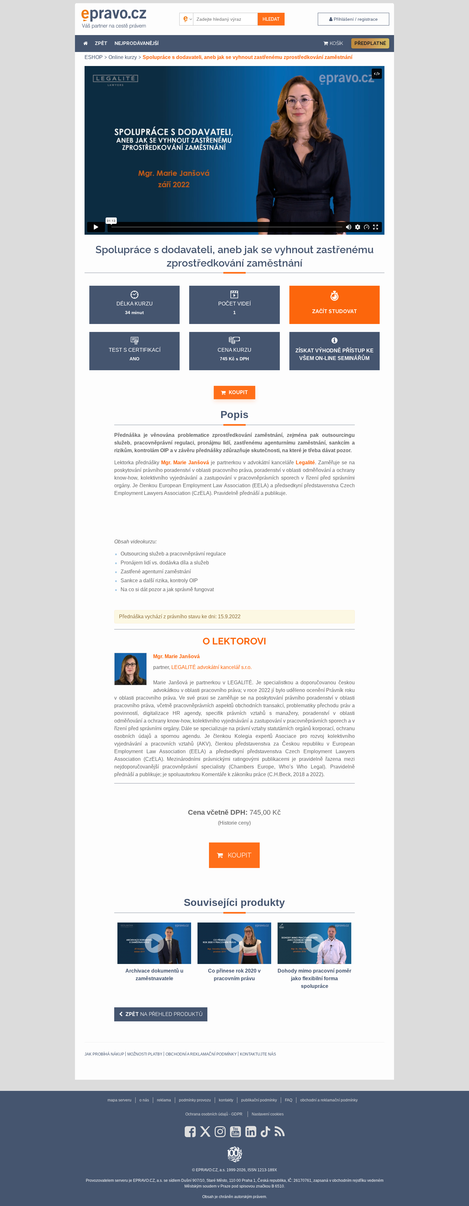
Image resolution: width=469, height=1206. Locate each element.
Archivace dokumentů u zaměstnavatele (154, 974)
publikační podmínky (259, 1100)
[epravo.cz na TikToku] (265, 1131)
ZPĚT (101, 43)
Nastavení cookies (268, 1114)
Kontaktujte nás (258, 1054)
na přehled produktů (164, 1014)
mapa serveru (119, 1100)
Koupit (238, 392)
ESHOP (94, 57)
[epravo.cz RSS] (280, 1131)
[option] (154, 952)
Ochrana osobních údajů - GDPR (213, 1114)
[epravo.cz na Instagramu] (220, 1131)
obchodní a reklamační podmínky (201, 1054)
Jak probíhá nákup (104, 1054)
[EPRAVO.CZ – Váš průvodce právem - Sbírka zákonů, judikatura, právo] (113, 19)
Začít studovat (334, 311)
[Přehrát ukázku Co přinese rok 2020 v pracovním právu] (234, 943)
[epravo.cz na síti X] (205, 1131)
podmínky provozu (195, 1100)
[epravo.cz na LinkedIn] (250, 1131)
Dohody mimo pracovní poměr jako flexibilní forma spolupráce (314, 978)
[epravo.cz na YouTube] (235, 1131)
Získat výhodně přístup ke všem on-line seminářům (334, 354)
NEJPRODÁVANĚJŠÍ (137, 43)
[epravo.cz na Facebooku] (190, 1131)
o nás (144, 1100)
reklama (164, 1100)
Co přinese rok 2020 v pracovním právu (234, 974)
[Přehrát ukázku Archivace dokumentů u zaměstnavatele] (154, 943)
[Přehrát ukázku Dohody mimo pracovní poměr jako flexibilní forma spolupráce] (314, 943)
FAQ (288, 1100)
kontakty (226, 1100)
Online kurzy (122, 57)
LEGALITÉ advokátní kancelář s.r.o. (211, 667)
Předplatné (370, 43)
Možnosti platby (144, 1054)
